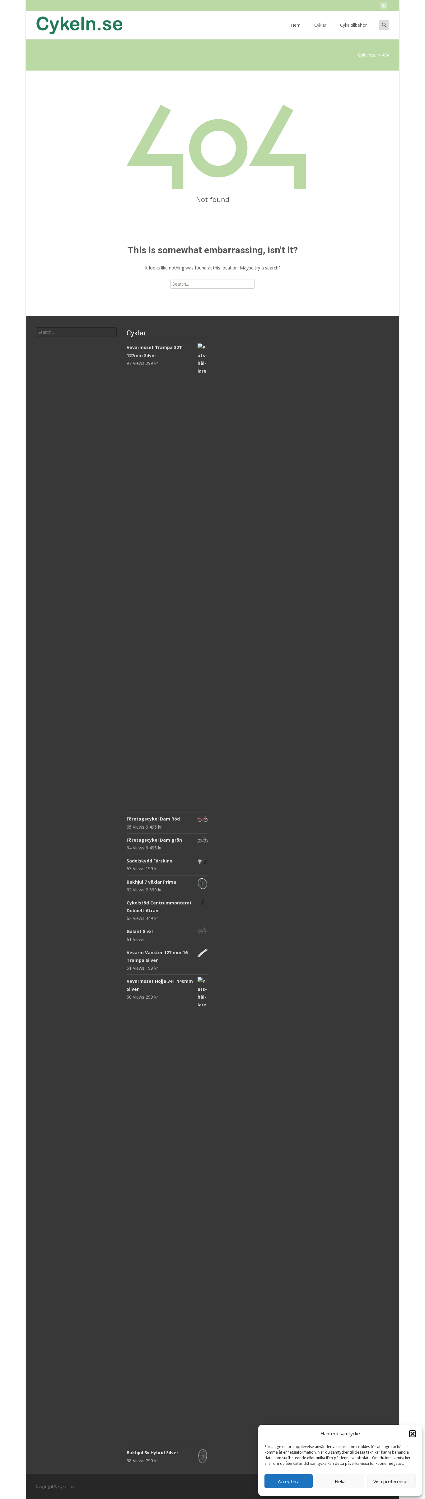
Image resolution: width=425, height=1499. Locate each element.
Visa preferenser (391, 1481)
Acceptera (289, 1481)
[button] (412, 1434)
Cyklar (320, 25)
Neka (340, 1481)
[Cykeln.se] (74, 23)
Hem (296, 25)
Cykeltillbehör (353, 25)
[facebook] (383, 7)
